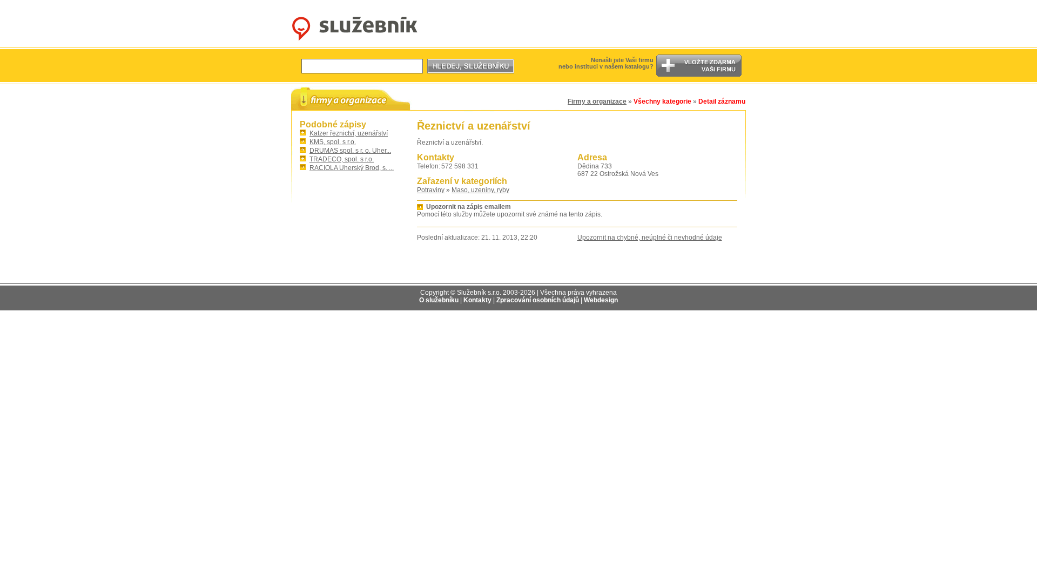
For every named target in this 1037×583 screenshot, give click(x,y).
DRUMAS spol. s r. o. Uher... (350, 150)
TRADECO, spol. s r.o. (341, 159)
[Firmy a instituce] (350, 98)
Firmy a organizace (597, 101)
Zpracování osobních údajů (537, 300)
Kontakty (477, 300)
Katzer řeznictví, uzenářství (348, 133)
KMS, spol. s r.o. (332, 142)
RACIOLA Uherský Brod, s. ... (351, 168)
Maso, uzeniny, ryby (480, 190)
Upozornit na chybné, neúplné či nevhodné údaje (649, 237)
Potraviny (431, 190)
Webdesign (601, 300)
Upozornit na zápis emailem (468, 207)
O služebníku (439, 300)
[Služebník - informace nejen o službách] (354, 41)
